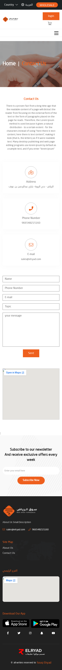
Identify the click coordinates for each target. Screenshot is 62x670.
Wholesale (47, 5)
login (51, 16)
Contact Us (34, 63)
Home (9, 63)
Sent (31, 353)
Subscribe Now (31, 480)
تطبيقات (29, 654)
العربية (29, 5)
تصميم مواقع (39, 654)
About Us (8, 548)
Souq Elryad (44, 662)
